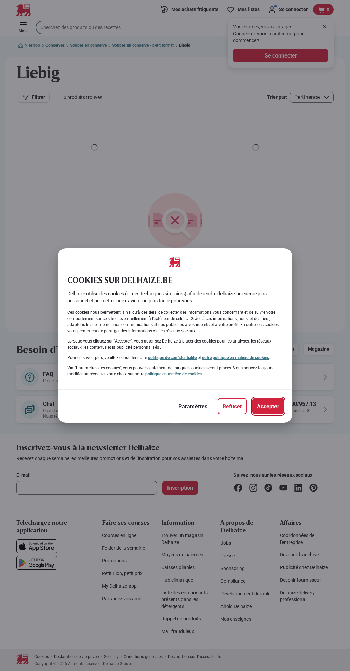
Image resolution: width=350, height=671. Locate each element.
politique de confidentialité (172, 357)
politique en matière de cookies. (174, 374)
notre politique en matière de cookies (235, 357)
